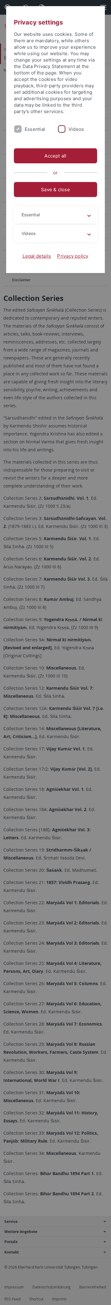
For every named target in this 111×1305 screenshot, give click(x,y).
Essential (35, 129)
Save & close (55, 189)
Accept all (55, 156)
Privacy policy (72, 256)
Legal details (37, 256)
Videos (76, 129)
